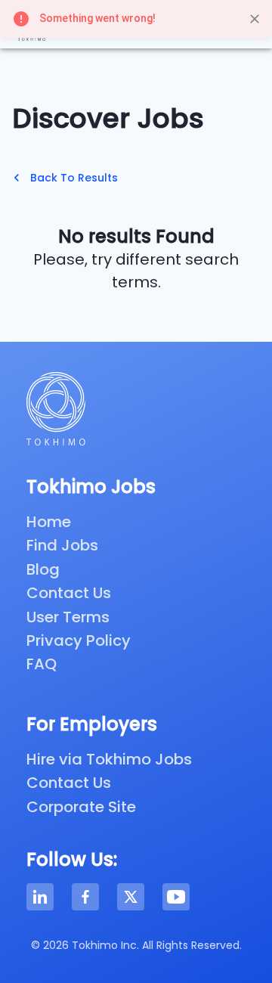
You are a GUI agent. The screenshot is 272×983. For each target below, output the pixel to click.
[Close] (254, 19)
